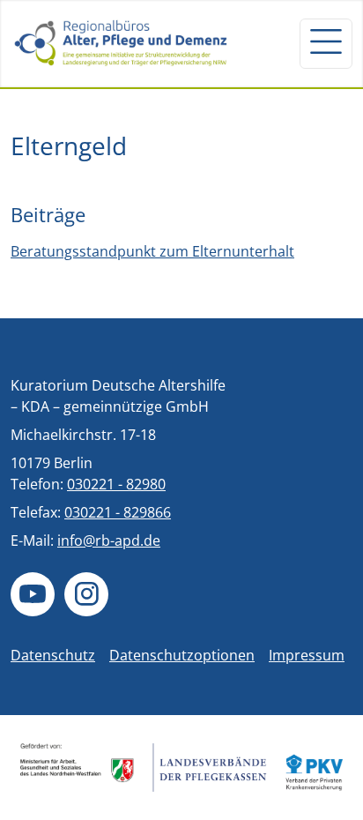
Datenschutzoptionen (182, 655)
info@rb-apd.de (108, 540)
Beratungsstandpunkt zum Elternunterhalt (152, 251)
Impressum (306, 655)
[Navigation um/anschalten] (326, 43)
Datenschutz (53, 655)
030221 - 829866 (117, 512)
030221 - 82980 (116, 484)
